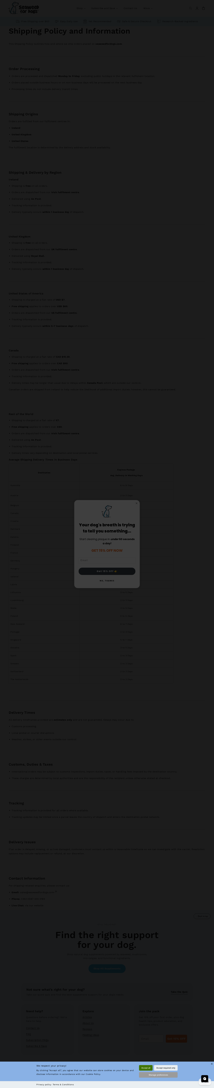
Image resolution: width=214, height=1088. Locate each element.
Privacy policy (43, 1084)
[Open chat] (204, 1078)
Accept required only (165, 1068)
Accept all (145, 1068)
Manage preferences (158, 1075)
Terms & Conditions (63, 1084)
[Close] (212, 1064)
